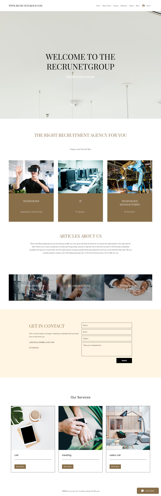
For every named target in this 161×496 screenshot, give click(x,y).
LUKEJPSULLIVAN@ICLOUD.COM (41, 342)
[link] (32, 455)
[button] (20, 466)
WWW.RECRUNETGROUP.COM (25, 5)
